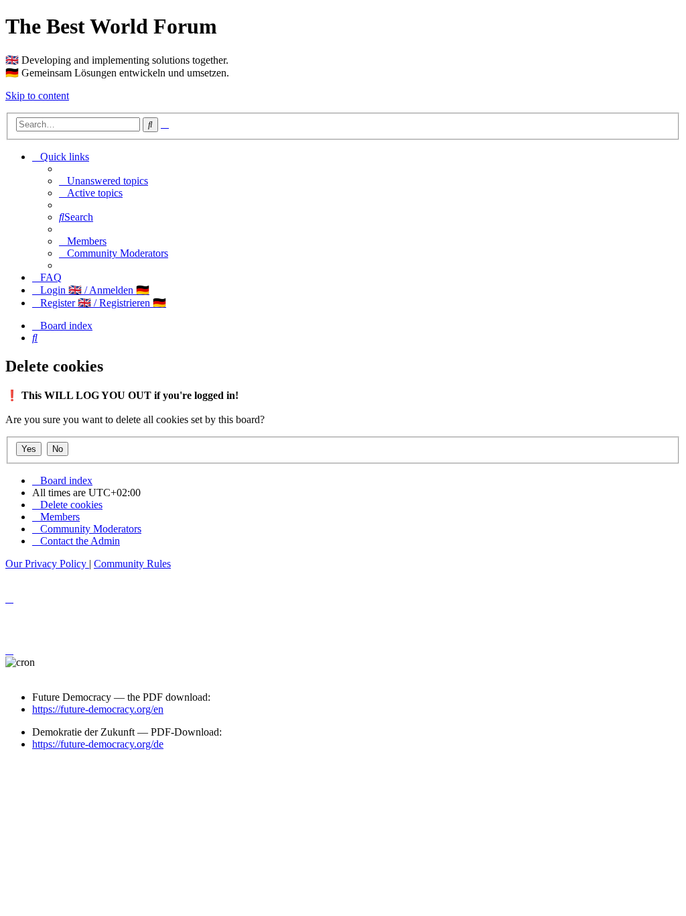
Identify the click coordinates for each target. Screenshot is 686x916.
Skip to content (37, 95)
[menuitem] (103, 180)
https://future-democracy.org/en (97, 709)
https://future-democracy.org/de (97, 744)
